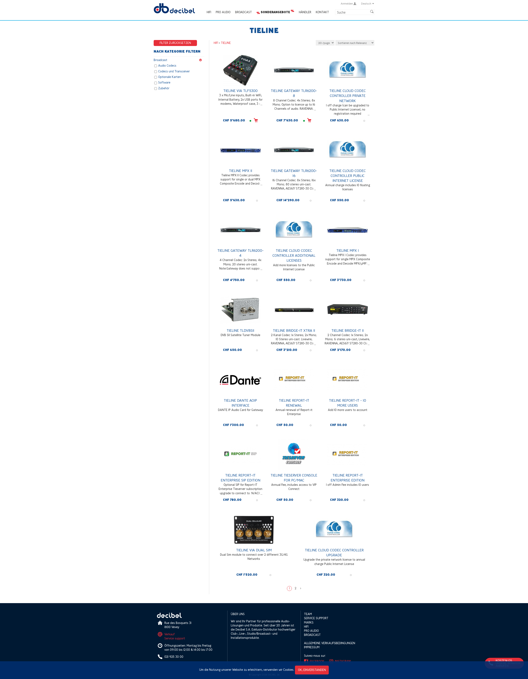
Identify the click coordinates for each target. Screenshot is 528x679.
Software (164, 82)
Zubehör (163, 88)
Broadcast (243, 12)
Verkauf (169, 634)
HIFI (209, 12)
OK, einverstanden (312, 670)
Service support (174, 638)
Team (308, 614)
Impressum (311, 647)
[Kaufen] (256, 120)
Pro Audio (223, 12)
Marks (309, 622)
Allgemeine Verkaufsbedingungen (329, 643)
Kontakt (322, 12)
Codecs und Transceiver (174, 71)
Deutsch (366, 3)
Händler (305, 12)
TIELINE (226, 43)
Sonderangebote (275, 12)
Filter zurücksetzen (175, 43)
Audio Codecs (167, 65)
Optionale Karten (169, 77)
